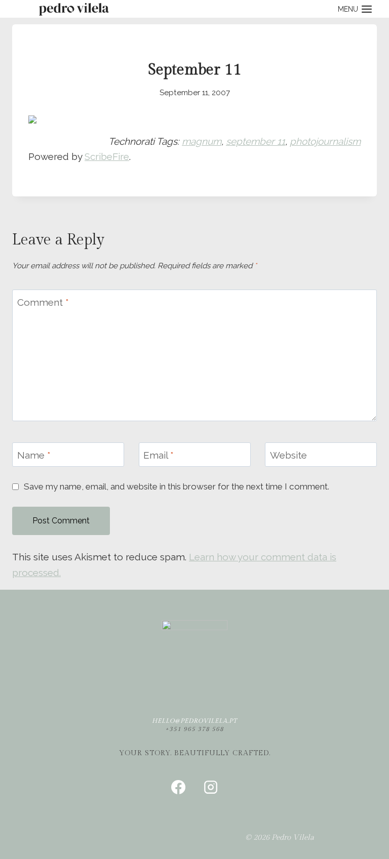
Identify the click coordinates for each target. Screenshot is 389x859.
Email (158, 454)
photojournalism (325, 141)
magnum (201, 141)
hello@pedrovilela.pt (194, 720)
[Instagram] (211, 787)
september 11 (255, 141)
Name (34, 454)
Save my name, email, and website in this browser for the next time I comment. (176, 486)
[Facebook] (178, 787)
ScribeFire (107, 156)
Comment (43, 301)
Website (288, 454)
